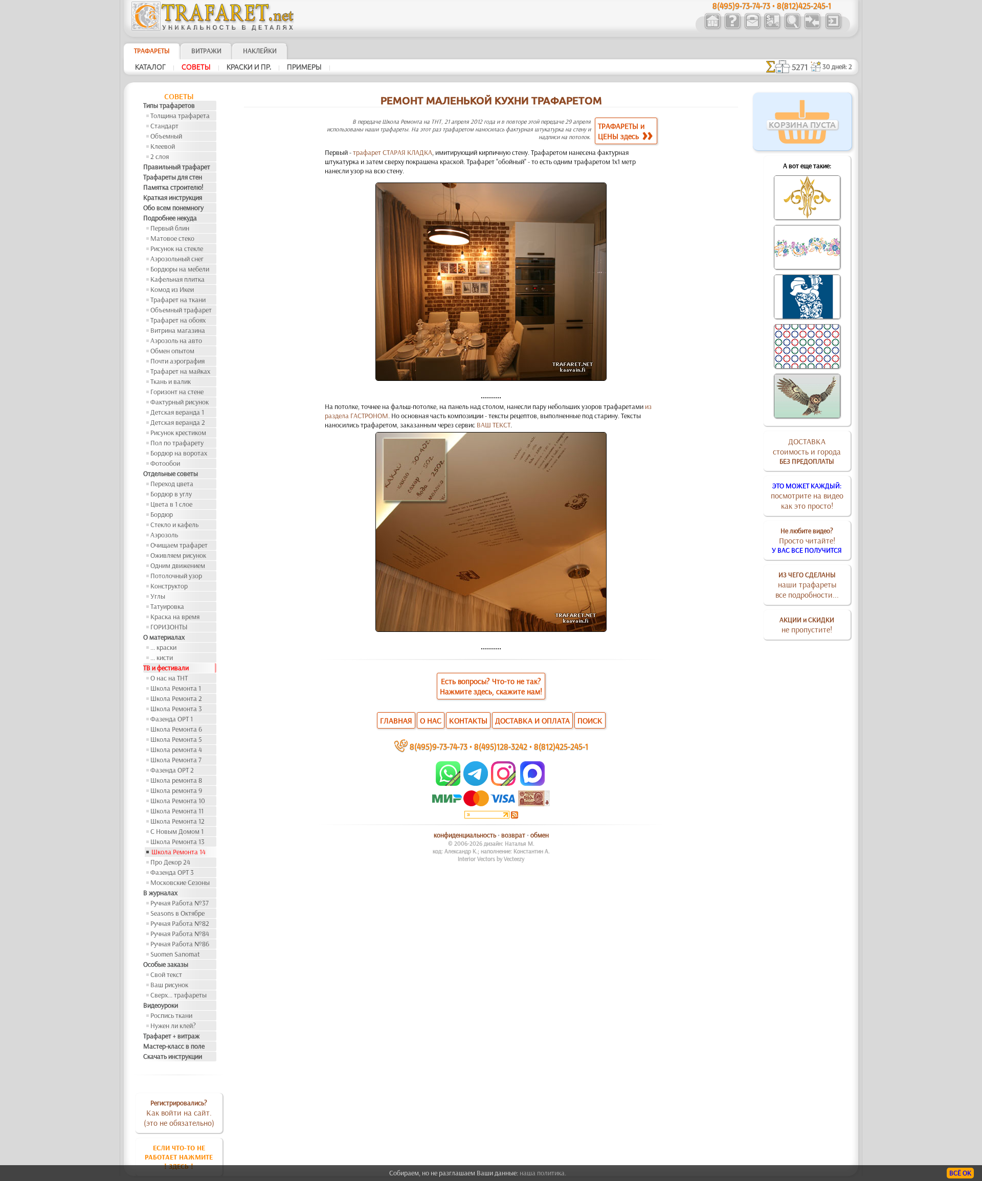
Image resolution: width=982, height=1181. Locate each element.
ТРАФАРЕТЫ (152, 50)
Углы (157, 596)
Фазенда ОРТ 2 (172, 770)
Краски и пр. (249, 67)
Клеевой (162, 146)
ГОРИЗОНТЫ (169, 626)
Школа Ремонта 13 (177, 841)
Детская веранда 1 (177, 412)
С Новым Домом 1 (177, 831)
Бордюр (161, 514)
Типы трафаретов (169, 105)
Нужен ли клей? (173, 1025)
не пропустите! (806, 624)
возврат (513, 834)
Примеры (304, 67)
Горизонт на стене (177, 391)
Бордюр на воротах (178, 453)
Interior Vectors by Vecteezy (491, 858)
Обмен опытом (172, 350)
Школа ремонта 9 (176, 790)
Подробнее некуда (170, 217)
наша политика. (543, 1172)
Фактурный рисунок (179, 401)
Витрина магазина (177, 330)
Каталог (150, 67)
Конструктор (169, 585)
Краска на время (174, 616)
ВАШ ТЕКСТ (493, 424)
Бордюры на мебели (179, 269)
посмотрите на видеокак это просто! (807, 496)
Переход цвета (171, 483)
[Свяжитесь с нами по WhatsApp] (449, 783)
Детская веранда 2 (177, 422)
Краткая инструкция (172, 197)
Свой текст (166, 974)
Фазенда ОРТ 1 (171, 718)
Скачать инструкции (172, 1056)
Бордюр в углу (171, 493)
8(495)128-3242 (500, 746)
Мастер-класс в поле (174, 1046)
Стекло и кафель (174, 524)
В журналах (160, 892)
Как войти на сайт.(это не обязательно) (179, 1113)
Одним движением (177, 565)
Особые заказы (165, 964)
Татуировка (167, 606)
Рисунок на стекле (176, 248)
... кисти (161, 657)
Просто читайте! (807, 540)
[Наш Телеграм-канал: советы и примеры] (475, 783)
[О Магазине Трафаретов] (732, 27)
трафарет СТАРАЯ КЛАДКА (392, 152)
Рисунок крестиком (178, 432)
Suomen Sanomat (175, 954)
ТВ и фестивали (166, 667)
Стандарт (164, 125)
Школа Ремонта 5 (176, 739)
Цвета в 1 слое (171, 504)
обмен (539, 834)
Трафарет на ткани (178, 299)
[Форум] (812, 27)
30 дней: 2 (837, 66)
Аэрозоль (164, 534)
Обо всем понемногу (173, 207)
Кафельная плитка (177, 279)
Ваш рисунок (169, 984)
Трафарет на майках (180, 371)
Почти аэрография (177, 361)
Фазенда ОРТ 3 (172, 872)
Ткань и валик (170, 381)
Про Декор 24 (170, 862)
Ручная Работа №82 (179, 923)
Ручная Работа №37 (179, 902)
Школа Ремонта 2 (176, 698)
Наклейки (260, 50)
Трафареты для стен (172, 176)
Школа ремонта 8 (176, 780)
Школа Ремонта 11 (177, 810)
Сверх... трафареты (178, 995)
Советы (196, 67)
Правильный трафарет (176, 166)
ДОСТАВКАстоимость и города (807, 451)
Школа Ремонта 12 (177, 821)
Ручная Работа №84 (179, 933)
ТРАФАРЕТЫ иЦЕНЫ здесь (621, 131)
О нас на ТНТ (169, 678)
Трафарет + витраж (171, 1035)
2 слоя (159, 156)
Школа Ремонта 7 (176, 759)
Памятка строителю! (173, 187)
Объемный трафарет (181, 309)
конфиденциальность (465, 834)
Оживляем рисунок (178, 555)
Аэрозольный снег (177, 258)
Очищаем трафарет (179, 545)
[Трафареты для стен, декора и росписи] (712, 27)
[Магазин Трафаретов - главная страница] (212, 28)
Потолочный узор (176, 575)
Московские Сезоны (180, 882)
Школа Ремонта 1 (175, 688)
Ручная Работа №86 (179, 943)
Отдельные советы (170, 473)
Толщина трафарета (180, 115)
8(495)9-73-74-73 (438, 746)
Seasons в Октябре (177, 913)
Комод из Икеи (172, 289)
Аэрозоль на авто (176, 340)
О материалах (164, 637)
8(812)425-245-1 (561, 746)
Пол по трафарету (177, 442)
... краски (163, 647)
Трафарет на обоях (178, 320)
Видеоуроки (160, 1005)
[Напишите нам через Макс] (532, 783)
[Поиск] (792, 27)
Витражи (206, 50)
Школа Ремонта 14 (178, 851)
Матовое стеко (172, 238)
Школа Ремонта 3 (176, 708)
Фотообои (165, 463)
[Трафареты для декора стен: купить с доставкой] (772, 27)
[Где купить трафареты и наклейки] (752, 27)
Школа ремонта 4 (176, 749)
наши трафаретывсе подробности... (807, 585)
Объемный (166, 136)
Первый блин (169, 228)
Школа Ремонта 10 (177, 800)
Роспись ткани (171, 1015)
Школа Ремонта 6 (176, 729)
